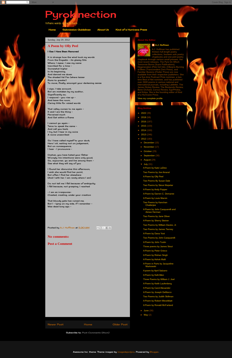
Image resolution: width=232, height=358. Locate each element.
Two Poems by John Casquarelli (159, 237)
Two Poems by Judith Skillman (158, 296)
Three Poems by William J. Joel (159, 279)
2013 (144, 134)
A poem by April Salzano (155, 270)
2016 (144, 121)
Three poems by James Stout (158, 246)
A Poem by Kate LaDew (155, 168)
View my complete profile (150, 98)
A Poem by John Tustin (154, 242)
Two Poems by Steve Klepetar (158, 185)
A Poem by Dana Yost (154, 233)
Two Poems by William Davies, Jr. (160, 225)
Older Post (120, 324)
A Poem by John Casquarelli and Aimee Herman (159, 210)
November (149, 147)
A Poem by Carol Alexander (156, 288)
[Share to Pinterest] (109, 228)
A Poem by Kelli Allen (153, 275)
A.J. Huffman (162, 45)
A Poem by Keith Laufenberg (157, 283)
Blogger (154, 352)
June (146, 310)
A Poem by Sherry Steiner (156, 220)
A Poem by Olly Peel (153, 176)
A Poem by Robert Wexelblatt (157, 300)
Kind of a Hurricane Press (131, 29)
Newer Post (55, 324)
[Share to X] (103, 228)
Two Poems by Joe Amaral (156, 172)
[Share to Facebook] (106, 228)
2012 (144, 138)
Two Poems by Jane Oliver (156, 216)
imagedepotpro (126, 352)
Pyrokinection (80, 14)
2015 (144, 126)
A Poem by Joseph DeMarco (157, 292)
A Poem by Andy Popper (155, 189)
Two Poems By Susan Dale (156, 180)
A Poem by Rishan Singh (155, 255)
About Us (103, 29)
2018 (144, 117)
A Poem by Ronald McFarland (158, 305)
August (147, 159)
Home (52, 29)
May (146, 314)
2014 (144, 130)
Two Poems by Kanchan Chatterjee (155, 203)
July (146, 164)
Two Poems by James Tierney (158, 229)
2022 (144, 113)
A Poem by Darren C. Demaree (158, 193)
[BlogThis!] (100, 228)
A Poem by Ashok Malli (154, 259)
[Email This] (97, 228)
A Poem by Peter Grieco (155, 250)
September (149, 155)
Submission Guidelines (76, 29)
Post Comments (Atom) (95, 332)
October (148, 151)
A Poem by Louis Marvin (155, 198)
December (149, 142)
